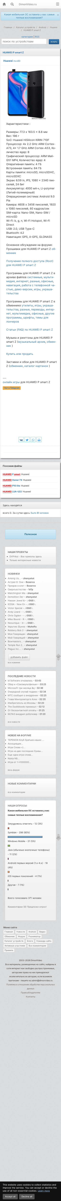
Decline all (27, 1196)
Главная (9, 931)
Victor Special (15, 608)
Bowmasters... (15, 641)
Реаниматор (34, 936)
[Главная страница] (4, 4)
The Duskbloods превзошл (22, 706)
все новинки (14, 662)
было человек (40, 513)
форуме (26, 735)
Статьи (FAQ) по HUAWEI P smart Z (29, 329)
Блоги (30, 941)
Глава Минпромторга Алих (22, 699)
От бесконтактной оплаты (22, 710)
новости (30, 676)
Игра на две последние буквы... (25, 751)
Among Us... (14, 578)
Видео (42, 931)
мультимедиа (21, 313)
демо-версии (23, 289)
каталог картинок (36, 366)
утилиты (27, 305)
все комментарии (16, 792)
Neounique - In (16, 623)
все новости (14, 722)
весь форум (13, 770)
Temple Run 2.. (16, 645)
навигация (13, 285)
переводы (37, 309)
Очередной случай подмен (22, 691)
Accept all (10, 1196)
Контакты (30, 996)
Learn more (44, 1190)
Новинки (14, 573)
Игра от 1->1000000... (19, 762)
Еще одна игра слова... (20, 754)
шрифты (28, 317)
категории (27, 36)
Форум (21, 936)
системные (34, 277)
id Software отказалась (20, 680)
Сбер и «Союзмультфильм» (23, 684)
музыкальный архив (31, 341)
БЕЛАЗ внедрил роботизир (22, 714)
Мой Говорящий (17, 637)
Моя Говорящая (16, 634)
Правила (9, 950)
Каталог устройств (14, 941)
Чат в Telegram (11, 388)
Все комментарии (37, 945)
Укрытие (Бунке (16, 626)
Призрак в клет (16, 585)
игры (37, 289)
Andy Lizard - (15, 611)
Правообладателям (30, 992)
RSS (37, 36)
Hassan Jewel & (16, 600)
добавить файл (19, 657)
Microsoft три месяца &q (21, 688)
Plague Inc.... (14, 649)
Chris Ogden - (15, 615)
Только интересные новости (25, 560)
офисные (47, 281)
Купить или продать (19, 353)
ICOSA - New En (16, 604)
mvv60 (16, 61)
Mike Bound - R (16, 619)
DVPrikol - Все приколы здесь (25, 556)
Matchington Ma (16, 593)
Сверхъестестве (17, 589)
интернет (22, 281)
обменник (16, 366)
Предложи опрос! (37, 906)
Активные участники (15, 945)
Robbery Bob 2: (16, 630)
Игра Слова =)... (16, 747)
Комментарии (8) (17, 906)
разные (35, 281)
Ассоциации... (15, 743)
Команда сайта (43, 941)
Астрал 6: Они (16, 582)
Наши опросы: (17, 805)
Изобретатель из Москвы (22, 703)
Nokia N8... (13, 758)
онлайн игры (11, 382)
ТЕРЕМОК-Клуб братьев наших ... (26, 740)
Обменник (10, 936)
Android (32, 931)
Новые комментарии (22, 783)
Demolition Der (15, 596)
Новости (20, 931)
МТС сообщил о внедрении (23, 695)
